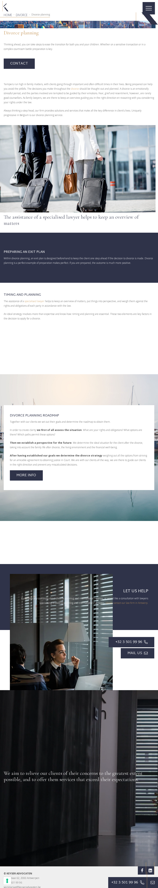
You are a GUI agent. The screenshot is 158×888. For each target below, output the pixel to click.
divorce (75, 88)
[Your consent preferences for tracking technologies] (7, 881)
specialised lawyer (34, 301)
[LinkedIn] (150, 870)
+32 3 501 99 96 (13, 882)
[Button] (152, 882)
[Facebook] (142, 870)
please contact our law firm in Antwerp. (127, 603)
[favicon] (5, 6)
